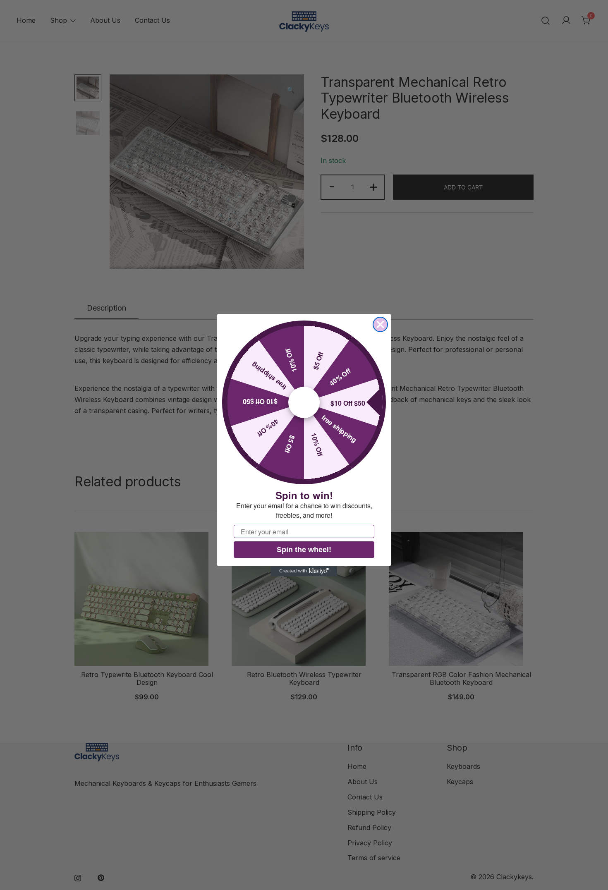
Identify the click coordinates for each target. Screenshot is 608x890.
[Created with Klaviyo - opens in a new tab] (304, 571)
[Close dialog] (380, 324)
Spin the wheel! (304, 549)
